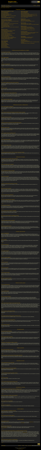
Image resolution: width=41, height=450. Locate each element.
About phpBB (22, 422)
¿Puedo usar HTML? (3, 42)
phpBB (11, 129)
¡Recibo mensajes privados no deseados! (25, 20)
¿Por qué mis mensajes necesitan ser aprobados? (7, 38)
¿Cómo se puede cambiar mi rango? (5, 26)
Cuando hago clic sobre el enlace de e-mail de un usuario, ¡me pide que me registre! (10, 27)
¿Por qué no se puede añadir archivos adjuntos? (6, 35)
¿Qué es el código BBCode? (4, 41)
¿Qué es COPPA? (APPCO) (4, 12)
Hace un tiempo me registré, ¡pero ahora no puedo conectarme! (8, 15)
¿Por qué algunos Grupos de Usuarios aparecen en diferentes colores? (29, 15)
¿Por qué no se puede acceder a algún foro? (6, 34)
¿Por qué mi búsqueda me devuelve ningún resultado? (27, 27)
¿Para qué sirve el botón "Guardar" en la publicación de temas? (8, 37)
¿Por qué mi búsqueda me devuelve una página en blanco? (28, 28)
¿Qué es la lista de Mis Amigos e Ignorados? (26, 23)
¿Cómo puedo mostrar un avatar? (5, 25)
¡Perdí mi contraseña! (3, 16)
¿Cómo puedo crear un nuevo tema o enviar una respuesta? (8, 30)
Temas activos (7, 7)
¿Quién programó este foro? (24, 40)
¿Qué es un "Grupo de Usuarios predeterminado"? (27, 16)
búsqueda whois (25, 432)
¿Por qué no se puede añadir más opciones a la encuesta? (8, 33)
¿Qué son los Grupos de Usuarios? (25, 13)
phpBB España (23, 448)
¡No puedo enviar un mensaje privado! (25, 19)
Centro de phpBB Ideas (4, 427)
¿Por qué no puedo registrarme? (5, 13)
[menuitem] (6, 5)
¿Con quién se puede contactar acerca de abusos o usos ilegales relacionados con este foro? (30, 42)
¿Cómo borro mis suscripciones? (25, 34)
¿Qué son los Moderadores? (24, 12)
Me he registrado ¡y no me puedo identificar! (6, 14)
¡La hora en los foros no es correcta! (5, 22)
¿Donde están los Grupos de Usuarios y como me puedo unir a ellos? (29, 14)
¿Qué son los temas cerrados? (4, 46)
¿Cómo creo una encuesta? (4, 32)
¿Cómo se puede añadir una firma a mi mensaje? (7, 31)
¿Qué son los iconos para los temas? (5, 47)
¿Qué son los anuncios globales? (5, 44)
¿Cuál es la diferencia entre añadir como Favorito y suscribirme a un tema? (29, 32)
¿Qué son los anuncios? (4, 45)
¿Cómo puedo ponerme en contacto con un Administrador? (28, 43)
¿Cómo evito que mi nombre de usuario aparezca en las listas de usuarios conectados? (9, 21)
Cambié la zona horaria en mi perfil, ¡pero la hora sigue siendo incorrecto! (9, 23)
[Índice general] (4, 2)
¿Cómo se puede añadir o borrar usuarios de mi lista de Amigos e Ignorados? (30, 24)
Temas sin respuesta (3, 7)
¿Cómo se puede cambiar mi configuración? (6, 20)
